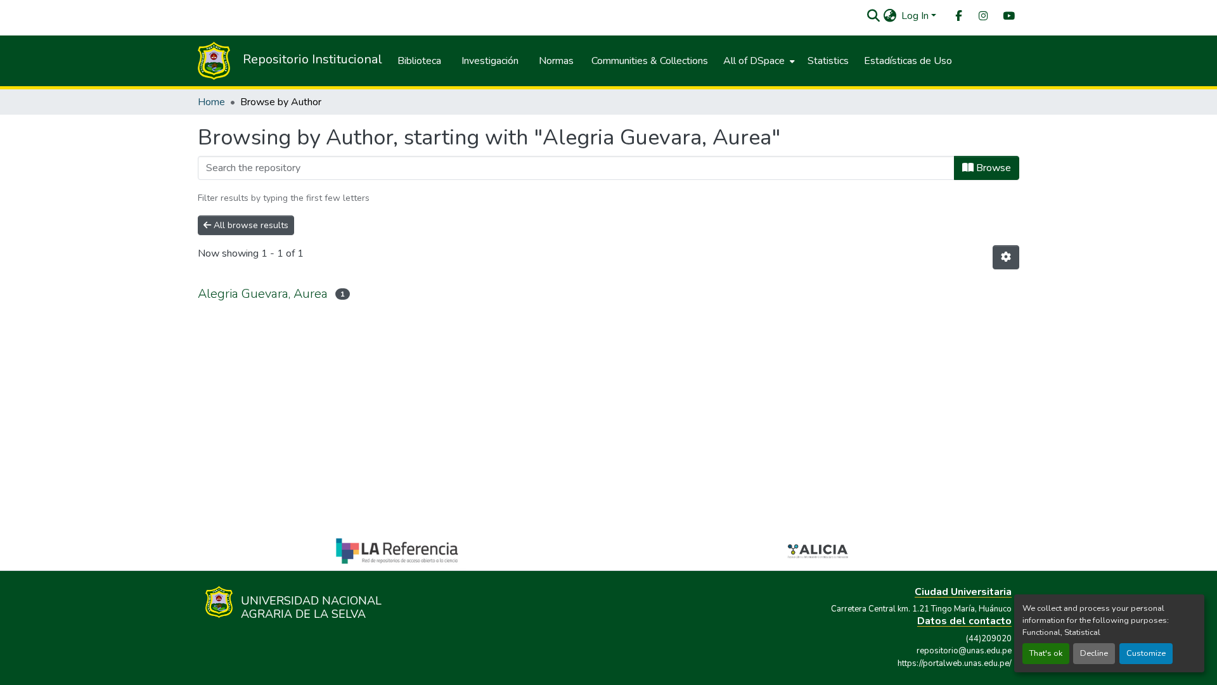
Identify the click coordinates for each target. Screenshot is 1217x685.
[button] (873, 15)
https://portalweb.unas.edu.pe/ (955, 663)
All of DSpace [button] (754, 61)
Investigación (489, 61)
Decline (1094, 653)
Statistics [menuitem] (828, 61)
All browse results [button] (249, 225)
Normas (556, 61)
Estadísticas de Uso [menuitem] (908, 61)
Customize (1146, 653)
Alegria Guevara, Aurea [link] (263, 293)
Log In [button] (916, 16)
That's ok (1045, 653)
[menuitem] (958, 16)
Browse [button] (992, 168)
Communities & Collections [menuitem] (649, 61)
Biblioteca (419, 61)
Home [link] (211, 102)
